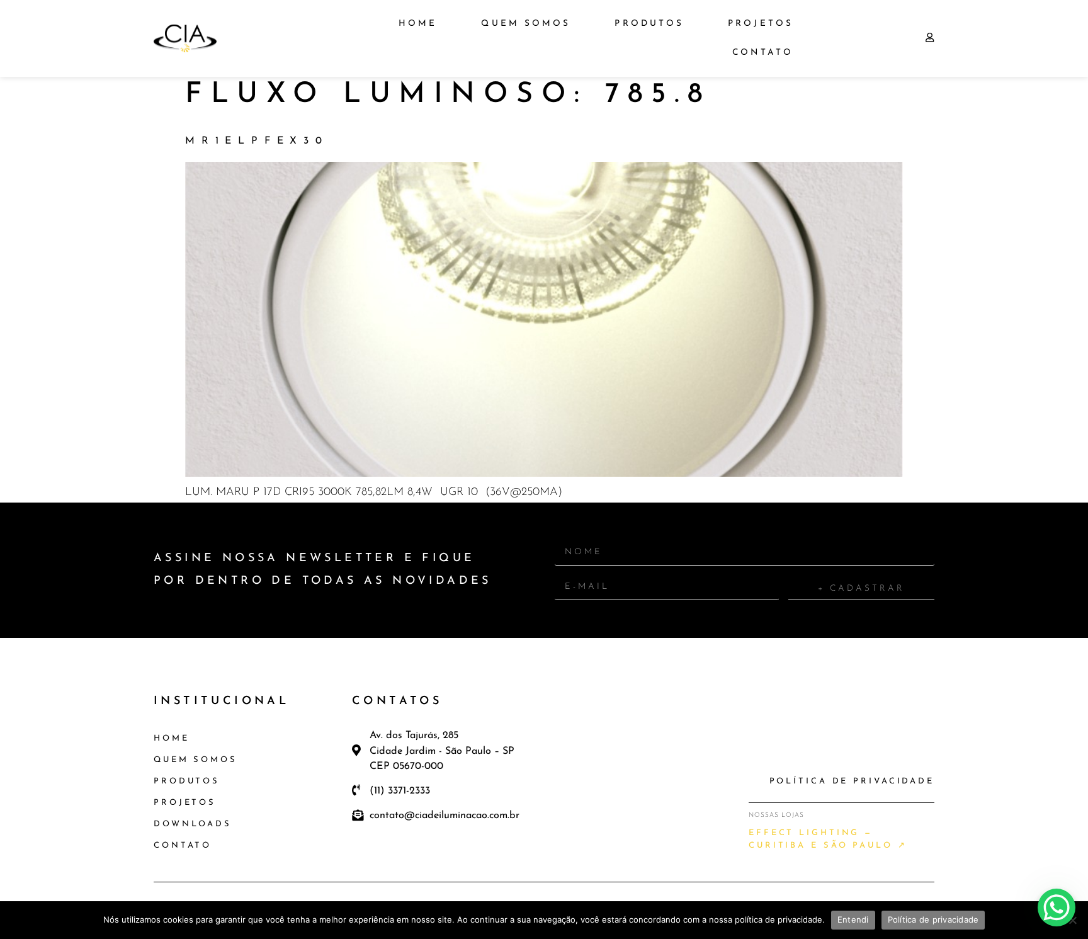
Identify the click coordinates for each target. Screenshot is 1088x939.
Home (418, 24)
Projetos (760, 24)
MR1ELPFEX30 (257, 141)
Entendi (853, 919)
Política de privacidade (933, 919)
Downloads (193, 824)
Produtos (649, 24)
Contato (762, 52)
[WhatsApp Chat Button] (1056, 907)
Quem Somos (525, 24)
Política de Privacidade (851, 781)
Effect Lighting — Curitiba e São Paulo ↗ (828, 839)
